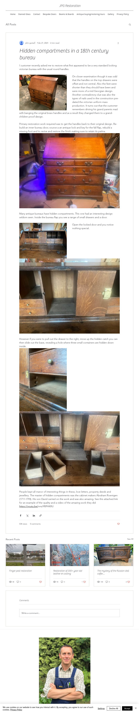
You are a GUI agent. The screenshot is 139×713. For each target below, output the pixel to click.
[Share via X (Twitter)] (27, 515)
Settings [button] (101, 708)
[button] (130, 24)
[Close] (135, 708)
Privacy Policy (16, 709)
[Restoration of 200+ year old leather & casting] (69, 555)
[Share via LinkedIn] (34, 515)
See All (130, 539)
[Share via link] (40, 515)
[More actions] (118, 43)
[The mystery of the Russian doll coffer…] (113, 555)
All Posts (11, 24)
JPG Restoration (69, 6)
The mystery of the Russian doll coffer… (113, 572)
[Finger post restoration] (25, 555)
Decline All (113, 708)
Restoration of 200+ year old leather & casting (67, 572)
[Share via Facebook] (20, 515)
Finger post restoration (20, 570)
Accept (127, 708)
